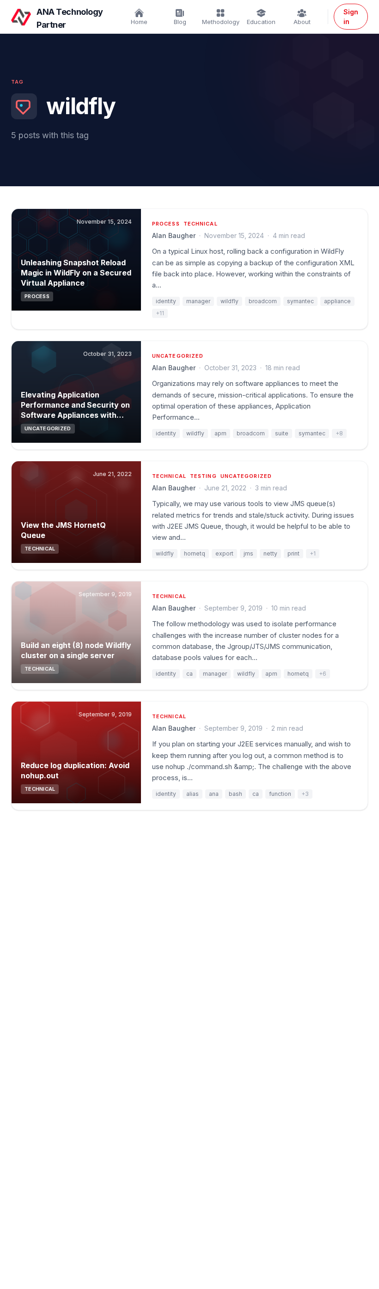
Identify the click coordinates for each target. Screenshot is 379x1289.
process (166, 223)
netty (270, 553)
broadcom (263, 301)
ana (214, 793)
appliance (337, 301)
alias (192, 793)
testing (203, 476)
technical (200, 223)
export (224, 553)
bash (235, 793)
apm (220, 433)
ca (189, 673)
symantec (300, 301)
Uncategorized (177, 356)
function (280, 793)
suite (281, 433)
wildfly (229, 301)
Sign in (350, 16)
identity (166, 301)
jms (248, 553)
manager (198, 301)
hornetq (194, 553)
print (293, 553)
